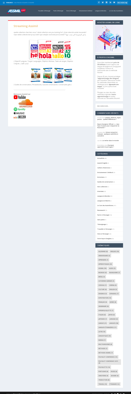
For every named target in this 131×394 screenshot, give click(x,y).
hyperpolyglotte (105, 310)
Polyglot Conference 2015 (108, 362)
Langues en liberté (103, 201)
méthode (102, 348)
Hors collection (102, 187)
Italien (102, 315)
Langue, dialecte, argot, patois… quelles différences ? (109, 118)
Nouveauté (101, 210)
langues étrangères (107, 327)
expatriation (104, 298)
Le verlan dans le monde (111, 140)
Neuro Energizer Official (105, 124)
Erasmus (102, 294)
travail (102, 384)
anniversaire (104, 256)
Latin (101, 332)
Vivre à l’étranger (71, 11)
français (102, 302)
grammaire (103, 306)
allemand (103, 251)
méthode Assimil (105, 353)
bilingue (102, 272)
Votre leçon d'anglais (104, 238)
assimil (102, 268)
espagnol (114, 294)
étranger (114, 384)
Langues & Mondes (100, 11)
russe (114, 371)
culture (102, 289)
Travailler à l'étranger (104, 229)
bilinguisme (114, 272)
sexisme (114, 376)
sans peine (103, 376)
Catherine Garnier (106, 281)
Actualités (100, 158)
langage (114, 319)
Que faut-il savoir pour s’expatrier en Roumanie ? (108, 125)
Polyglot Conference (107, 357)
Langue (102, 323)
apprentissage (105, 264)
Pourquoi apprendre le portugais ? (105, 146)
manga (101, 340)
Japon (111, 315)
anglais (114, 251)
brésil (101, 277)
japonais (102, 319)
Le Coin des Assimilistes (116, 11)
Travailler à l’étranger (44, 11)
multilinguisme (105, 344)
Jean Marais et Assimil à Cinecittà (24, 2)
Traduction (103, 380)
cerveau (102, 285)
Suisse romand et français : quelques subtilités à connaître (107, 134)
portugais (103, 371)
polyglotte (104, 367)
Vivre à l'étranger (103, 234)
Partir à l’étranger (58, 11)
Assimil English (102, 163)
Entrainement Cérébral (85, 11)
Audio (112, 268)
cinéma (112, 285)
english (113, 289)
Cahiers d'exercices (103, 168)
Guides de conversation (105, 182)
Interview (100, 191)
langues (113, 323)
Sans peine (101, 220)
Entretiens (100, 177)
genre (113, 302)
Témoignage (101, 224)
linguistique (104, 336)
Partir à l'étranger (103, 215)
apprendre (103, 260)
